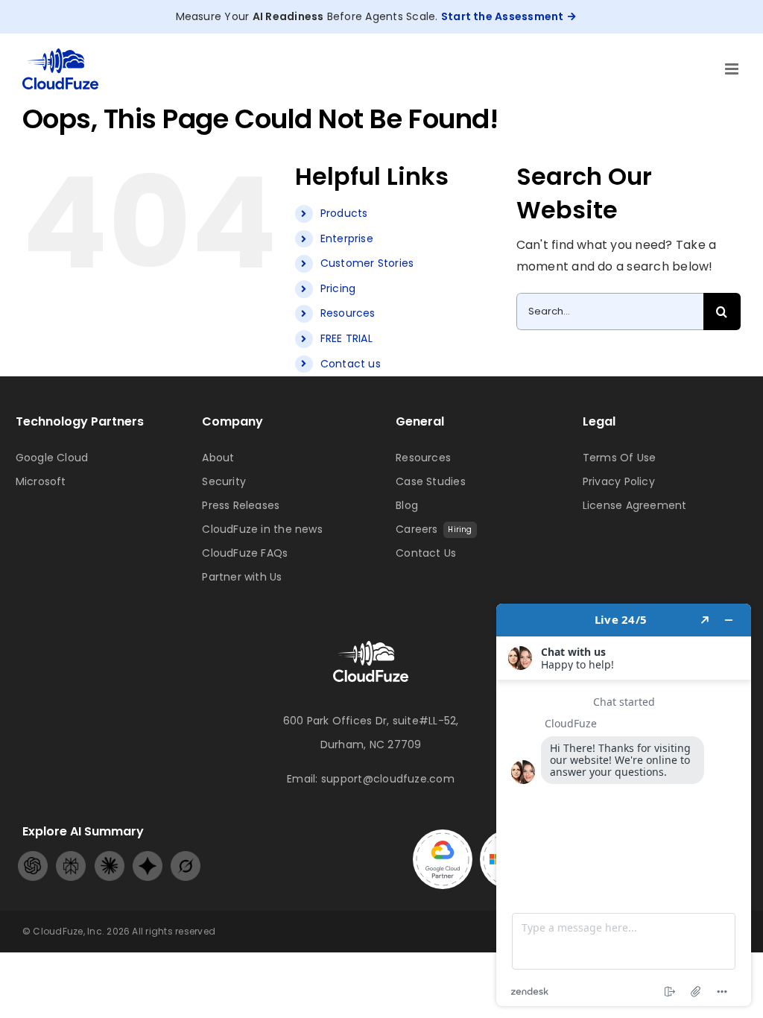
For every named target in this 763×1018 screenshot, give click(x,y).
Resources (348, 313)
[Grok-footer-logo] (185, 856)
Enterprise (346, 238)
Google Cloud (52, 457)
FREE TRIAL (346, 338)
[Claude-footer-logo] (109, 856)
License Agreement (635, 505)
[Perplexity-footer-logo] (71, 856)
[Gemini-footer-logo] (147, 856)
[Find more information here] (623, 805)
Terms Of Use (619, 457)
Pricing (338, 288)
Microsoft (41, 481)
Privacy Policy (619, 481)
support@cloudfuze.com (388, 778)
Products (344, 213)
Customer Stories (367, 263)
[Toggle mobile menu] (733, 69)
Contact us (350, 363)
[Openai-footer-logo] (33, 856)
